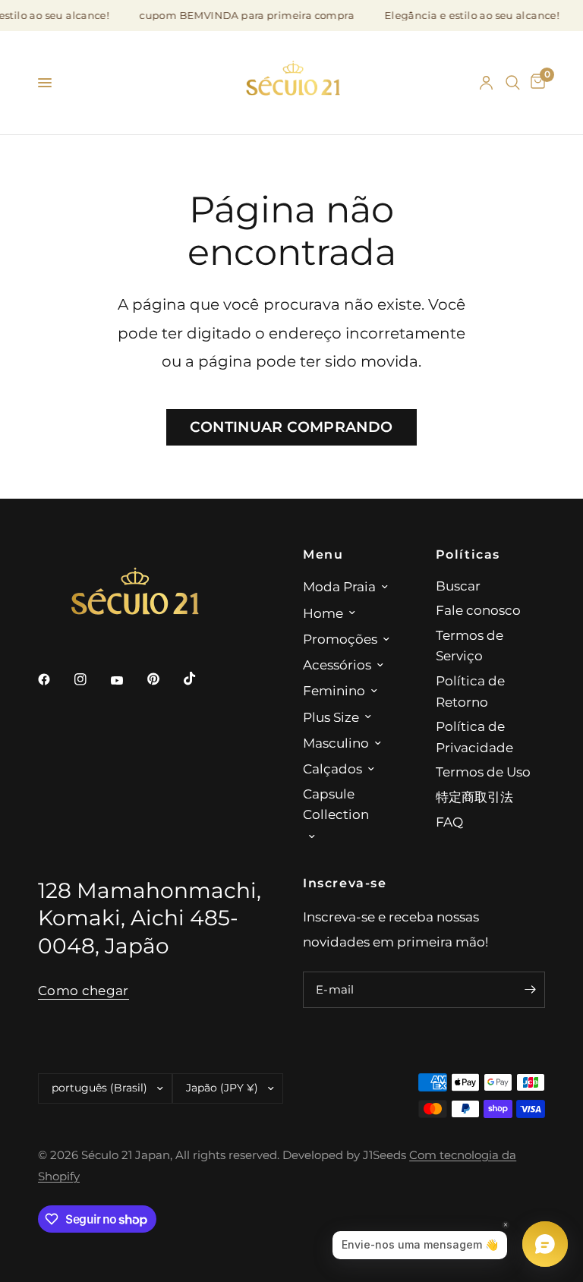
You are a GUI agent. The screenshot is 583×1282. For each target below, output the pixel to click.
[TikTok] (200, 678)
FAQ (449, 822)
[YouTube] (127, 681)
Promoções (340, 639)
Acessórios (337, 664)
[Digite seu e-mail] (530, 990)
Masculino (336, 743)
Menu (323, 554)
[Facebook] (54, 679)
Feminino (334, 690)
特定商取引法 (474, 797)
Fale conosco (478, 610)
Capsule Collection (336, 804)
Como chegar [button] (83, 990)
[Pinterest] (164, 678)
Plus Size (331, 717)
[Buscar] (512, 82)
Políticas (468, 554)
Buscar (458, 586)
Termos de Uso (483, 772)
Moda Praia (339, 586)
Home (323, 613)
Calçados (332, 768)
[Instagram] (91, 679)
